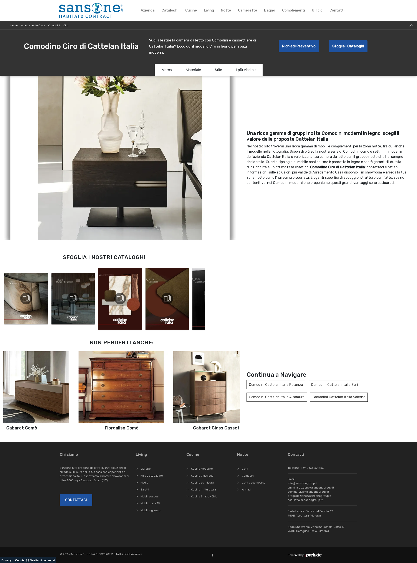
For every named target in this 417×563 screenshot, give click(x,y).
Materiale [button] (193, 70)
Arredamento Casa (33, 25)
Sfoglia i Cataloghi (348, 46)
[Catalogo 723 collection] (167, 298)
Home (14, 25)
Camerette (247, 10)
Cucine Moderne (202, 468)
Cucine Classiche (202, 475)
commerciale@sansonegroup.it (308, 491)
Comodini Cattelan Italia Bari (334, 385)
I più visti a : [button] (246, 70)
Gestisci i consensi (42, 560)
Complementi (293, 10)
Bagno (269, 10)
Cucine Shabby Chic (204, 496)
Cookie (20, 560)
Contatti (336, 10)
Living (209, 10)
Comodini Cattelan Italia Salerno (339, 397)
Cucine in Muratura (203, 489)
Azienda (148, 10)
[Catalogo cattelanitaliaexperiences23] (120, 298)
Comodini (54, 25)
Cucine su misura (202, 482)
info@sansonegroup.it (302, 483)
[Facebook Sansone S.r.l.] (213, 555)
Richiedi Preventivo (299, 46)
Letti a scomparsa (253, 482)
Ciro (65, 25)
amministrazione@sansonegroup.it (311, 487)
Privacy (7, 560)
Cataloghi (170, 10)
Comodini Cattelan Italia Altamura (276, 397)
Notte (226, 10)
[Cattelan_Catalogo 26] (73, 298)
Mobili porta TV (150, 503)
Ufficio (317, 10)
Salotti (145, 489)
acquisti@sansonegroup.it (305, 500)
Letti (245, 468)
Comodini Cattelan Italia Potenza (276, 385)
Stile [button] (218, 70)
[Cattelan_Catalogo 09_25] (26, 298)
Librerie (146, 468)
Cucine (191, 10)
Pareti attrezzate (152, 475)
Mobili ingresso (151, 510)
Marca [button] (167, 70)
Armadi (246, 489)
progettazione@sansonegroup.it (309, 495)
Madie (144, 482)
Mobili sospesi (150, 496)
